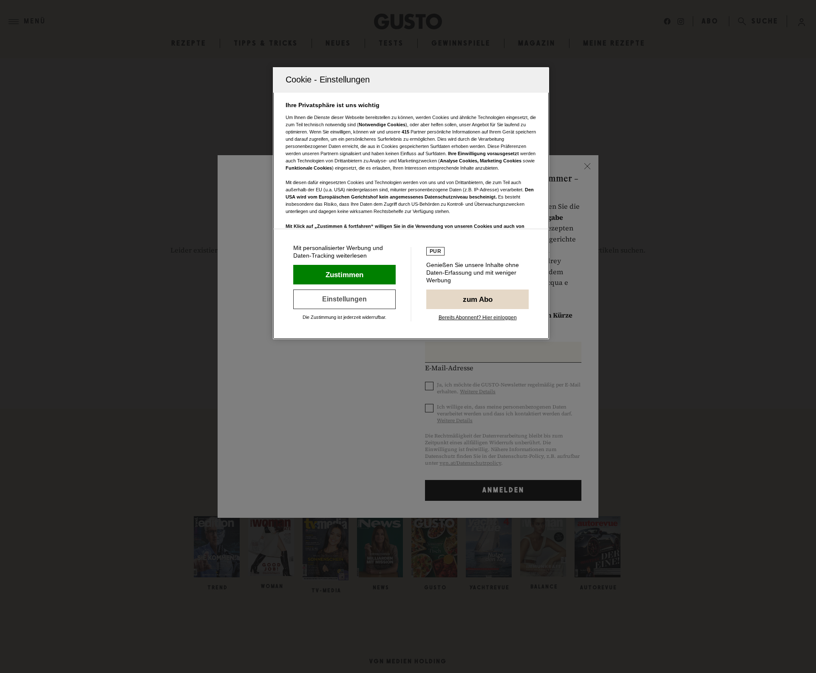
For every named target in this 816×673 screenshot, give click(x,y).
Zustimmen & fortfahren (344, 274)
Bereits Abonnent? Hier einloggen (478, 318)
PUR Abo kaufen (477, 299)
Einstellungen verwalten (344, 299)
